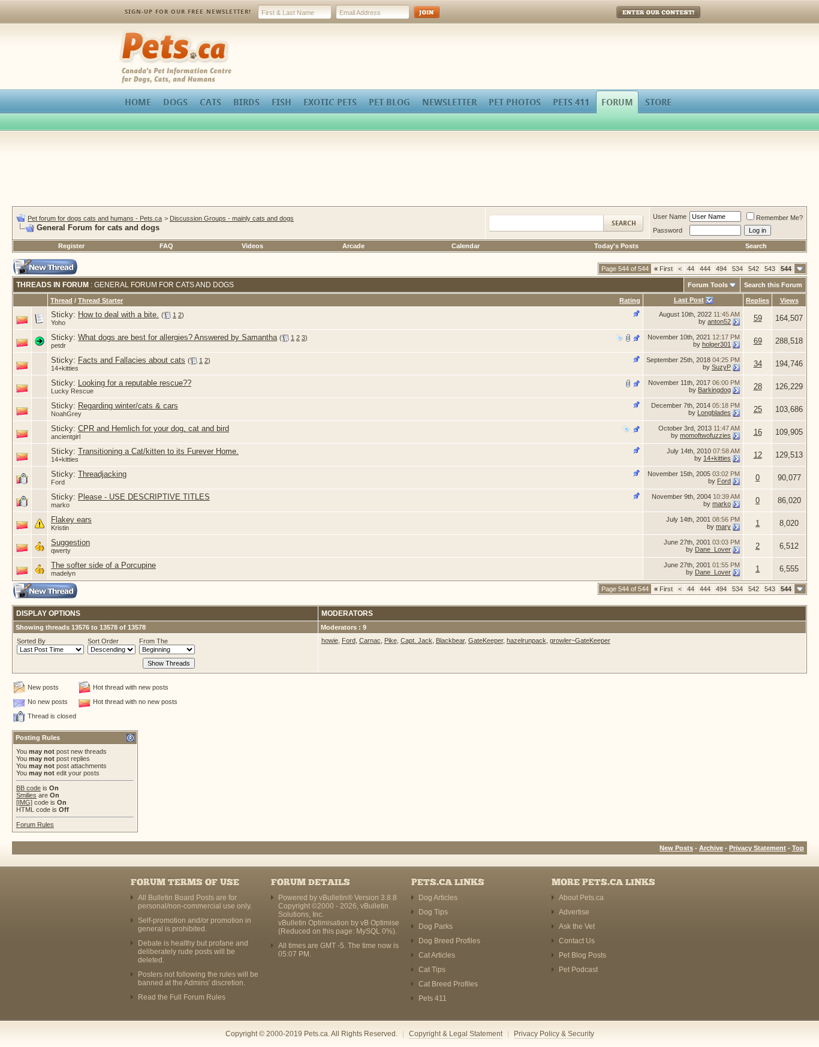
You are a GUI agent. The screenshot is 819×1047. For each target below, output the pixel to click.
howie (329, 640)
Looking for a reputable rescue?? (134, 382)
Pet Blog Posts (582, 955)
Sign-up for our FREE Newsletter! (188, 11)
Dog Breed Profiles (449, 941)
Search (756, 245)
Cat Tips (431, 969)
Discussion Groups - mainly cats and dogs (232, 218)
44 (690, 268)
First (663, 268)
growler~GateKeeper (580, 640)
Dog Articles (437, 897)
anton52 (719, 321)
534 (737, 268)
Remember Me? (779, 217)
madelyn (63, 573)
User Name (669, 216)
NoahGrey (66, 413)
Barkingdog (714, 389)
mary (723, 526)
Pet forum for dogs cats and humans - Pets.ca (95, 218)
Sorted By (31, 641)
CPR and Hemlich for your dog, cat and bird (153, 428)
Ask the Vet (577, 926)
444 (705, 268)
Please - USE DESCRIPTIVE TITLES (144, 496)
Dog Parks (435, 926)
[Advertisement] (409, 170)
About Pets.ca (581, 897)
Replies (757, 300)
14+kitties (65, 368)
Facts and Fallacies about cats (131, 360)
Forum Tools (708, 284)
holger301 (716, 344)
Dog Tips (433, 912)
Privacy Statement (757, 848)
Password (667, 230)
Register (71, 245)
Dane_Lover (713, 549)
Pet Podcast (578, 969)
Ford (58, 482)
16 (758, 432)
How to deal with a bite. (118, 314)
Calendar (465, 245)
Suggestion (70, 542)
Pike (390, 640)
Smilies (26, 795)
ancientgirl (65, 436)
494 (721, 268)
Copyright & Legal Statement (455, 1034)
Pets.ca (132, 33)
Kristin (60, 527)
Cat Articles (436, 955)
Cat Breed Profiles (448, 984)
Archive (711, 848)
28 (758, 386)
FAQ (166, 245)
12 (758, 454)
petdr (58, 345)
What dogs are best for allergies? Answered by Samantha (177, 337)
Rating (629, 300)
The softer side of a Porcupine (103, 565)
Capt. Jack (416, 640)
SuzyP (721, 367)
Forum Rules (35, 824)
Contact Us (577, 941)
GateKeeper (485, 640)
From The (153, 641)
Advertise (574, 912)
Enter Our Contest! (642, 20)
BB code (28, 788)
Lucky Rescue (72, 391)
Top (798, 848)
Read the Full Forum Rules (181, 997)
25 (758, 409)
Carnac (370, 640)
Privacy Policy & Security (554, 1034)
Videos (252, 245)
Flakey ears (71, 519)
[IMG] (24, 802)
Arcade (353, 245)
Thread (61, 300)
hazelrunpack (526, 640)
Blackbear (450, 640)
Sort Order (103, 641)
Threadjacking (102, 474)
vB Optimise (379, 923)
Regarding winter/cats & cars (128, 405)
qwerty (61, 550)
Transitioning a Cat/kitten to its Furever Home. (158, 451)
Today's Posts (616, 245)
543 (769, 268)
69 (758, 340)
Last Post (689, 299)
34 (758, 363)
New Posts (676, 848)
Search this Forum (773, 284)
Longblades (714, 412)
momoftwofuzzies (705, 435)
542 (753, 268)
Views (789, 300)
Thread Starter (100, 300)
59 (758, 318)
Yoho (58, 322)
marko (60, 505)
